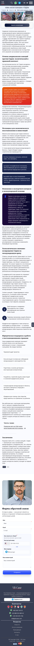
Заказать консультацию (17, 25)
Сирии (5, 38)
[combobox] (7, 543)
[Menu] (31, 2)
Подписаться (18, 599)
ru (24, 3)
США (20, 37)
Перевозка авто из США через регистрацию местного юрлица (13, 427)
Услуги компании (17, 627)
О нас (17, 635)
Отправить (17, 572)
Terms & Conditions (20, 641)
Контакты (17, 632)
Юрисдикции (17, 630)
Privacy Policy (12, 641)
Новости (17, 624)
